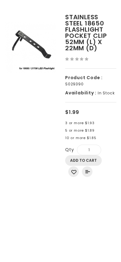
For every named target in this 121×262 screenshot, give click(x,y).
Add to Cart (83, 160)
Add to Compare (87, 171)
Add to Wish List (73, 171)
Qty (69, 150)
